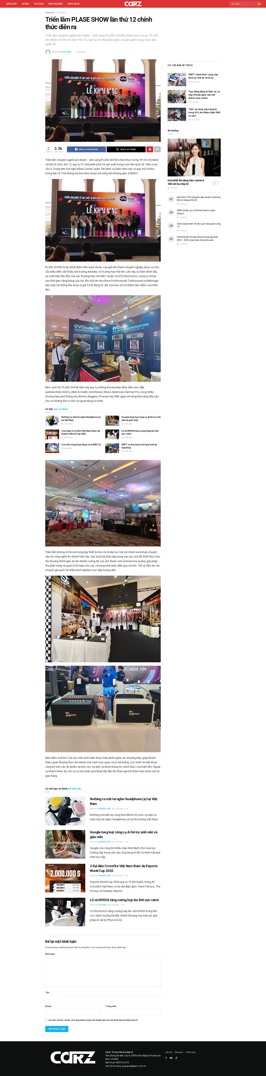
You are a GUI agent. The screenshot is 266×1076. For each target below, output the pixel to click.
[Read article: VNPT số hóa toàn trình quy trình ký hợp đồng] (112, 448)
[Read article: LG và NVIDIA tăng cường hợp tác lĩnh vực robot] (112, 434)
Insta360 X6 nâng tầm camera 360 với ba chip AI (186, 182)
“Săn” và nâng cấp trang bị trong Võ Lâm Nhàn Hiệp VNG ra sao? (204, 112)
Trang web (110, 1006)
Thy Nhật (66, 52)
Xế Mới (25, 4)
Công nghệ (73, 4)
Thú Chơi (39, 4)
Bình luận (50, 953)
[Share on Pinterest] (149, 149)
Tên (48, 992)
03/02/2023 (194, 82)
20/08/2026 (67, 438)
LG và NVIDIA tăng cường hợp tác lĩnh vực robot (124, 900)
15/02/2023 (194, 120)
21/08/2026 (67, 424)
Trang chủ (49, 13)
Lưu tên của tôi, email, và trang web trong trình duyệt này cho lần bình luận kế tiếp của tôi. (93, 1020)
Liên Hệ (168, 1052)
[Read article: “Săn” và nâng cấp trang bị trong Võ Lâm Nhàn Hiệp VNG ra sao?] (177, 114)
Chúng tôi (179, 1052)
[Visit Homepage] (133, 4)
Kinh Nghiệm (55, 4)
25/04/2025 (81, 52)
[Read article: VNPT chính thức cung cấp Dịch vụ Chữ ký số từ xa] (177, 79)
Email (49, 1006)
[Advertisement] (194, 33)
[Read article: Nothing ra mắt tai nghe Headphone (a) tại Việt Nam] (52, 421)
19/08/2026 (127, 438)
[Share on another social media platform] (157, 149)
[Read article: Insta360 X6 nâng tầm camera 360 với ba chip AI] (194, 158)
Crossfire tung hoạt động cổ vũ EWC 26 (81, 444)
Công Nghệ (61, 13)
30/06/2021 (194, 102)
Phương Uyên (104, 809)
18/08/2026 (67, 448)
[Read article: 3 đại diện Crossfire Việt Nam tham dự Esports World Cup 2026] (52, 434)
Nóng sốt (11, 4)
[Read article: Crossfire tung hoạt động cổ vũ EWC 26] (52, 448)
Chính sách (191, 1052)
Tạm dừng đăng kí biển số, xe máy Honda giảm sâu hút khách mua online (204, 94)
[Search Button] (259, 4)
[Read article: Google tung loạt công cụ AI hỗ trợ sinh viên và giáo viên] (112, 421)
